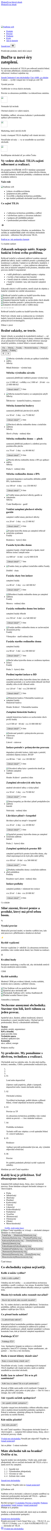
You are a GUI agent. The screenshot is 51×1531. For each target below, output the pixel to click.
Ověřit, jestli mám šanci (14, 1228)
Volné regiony (17, 1505)
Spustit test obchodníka (10, 1480)
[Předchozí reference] (3, 353)
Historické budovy (31, 348)
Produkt (9, 31)
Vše (3, 348)
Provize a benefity (32, 1503)
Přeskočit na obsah (8, 4)
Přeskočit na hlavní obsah (11, 2)
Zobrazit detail (12, 389)
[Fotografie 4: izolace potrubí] (10, 307)
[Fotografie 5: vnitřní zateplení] (13, 307)
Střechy (11, 348)
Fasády (19, 348)
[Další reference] (8, 353)
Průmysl (44, 348)
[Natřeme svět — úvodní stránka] (7, 27)
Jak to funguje (12, 41)
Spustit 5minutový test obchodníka (15, 77)
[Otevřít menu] (12, 46)
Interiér (4, 350)
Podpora (9, 36)
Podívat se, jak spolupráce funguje (15, 239)
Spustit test (5, 46)
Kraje (8, 38)
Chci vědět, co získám (39, 77)
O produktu (20, 1503)
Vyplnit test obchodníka (11, 1439)
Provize (9, 33)
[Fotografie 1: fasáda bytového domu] (2, 307)
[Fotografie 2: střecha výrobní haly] (5, 307)
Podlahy (13, 350)
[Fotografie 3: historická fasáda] (7, 307)
